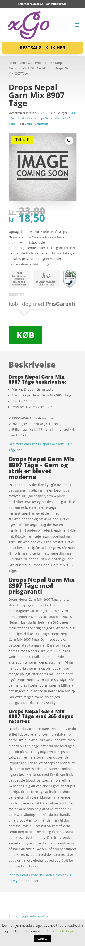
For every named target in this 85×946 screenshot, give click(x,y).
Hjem (12, 63)
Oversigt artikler (32, 895)
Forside (14, 895)
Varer (13, 902)
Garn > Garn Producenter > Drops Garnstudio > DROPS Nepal (42, 118)
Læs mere (33, 931)
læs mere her (63, 264)
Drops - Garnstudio (36, 124)
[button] (69, 141)
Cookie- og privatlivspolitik (28, 916)
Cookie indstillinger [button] (61, 931)
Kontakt (14, 909)
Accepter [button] (43, 938)
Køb (25, 335)
